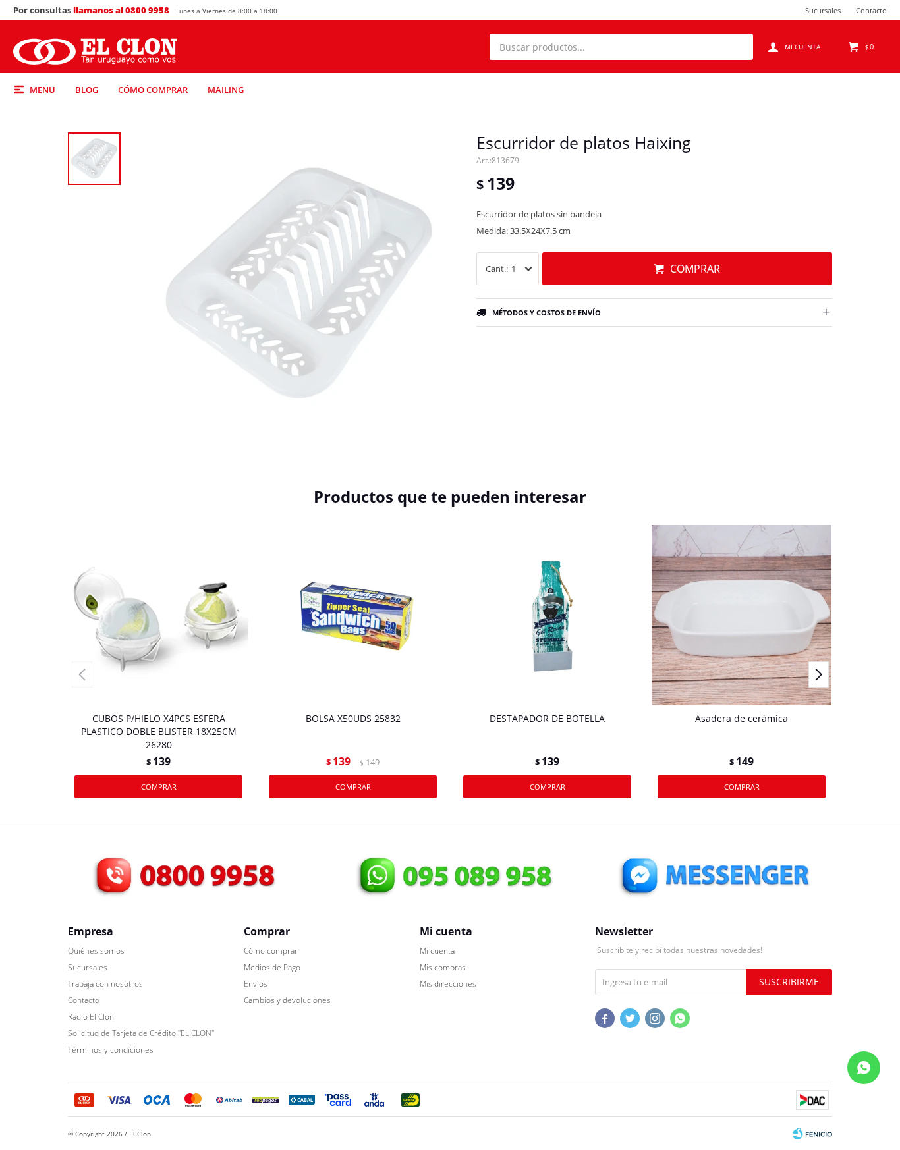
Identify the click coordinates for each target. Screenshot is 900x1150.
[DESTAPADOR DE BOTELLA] (547, 614)
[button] (736, 47)
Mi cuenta (437, 950)
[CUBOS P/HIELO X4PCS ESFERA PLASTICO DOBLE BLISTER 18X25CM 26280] (158, 614)
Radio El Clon (91, 1016)
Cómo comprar (153, 90)
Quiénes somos (96, 950)
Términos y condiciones (111, 1049)
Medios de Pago (272, 967)
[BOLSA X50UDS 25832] (352, 614)
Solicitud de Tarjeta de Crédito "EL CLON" (141, 1033)
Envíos (255, 983)
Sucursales (823, 10)
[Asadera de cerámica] (741, 614)
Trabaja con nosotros (105, 983)
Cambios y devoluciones (287, 1000)
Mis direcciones (448, 983)
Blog (86, 90)
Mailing (226, 90)
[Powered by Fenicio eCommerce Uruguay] (812, 1133)
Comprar (695, 268)
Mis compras (443, 967)
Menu (42, 90)
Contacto (871, 10)
